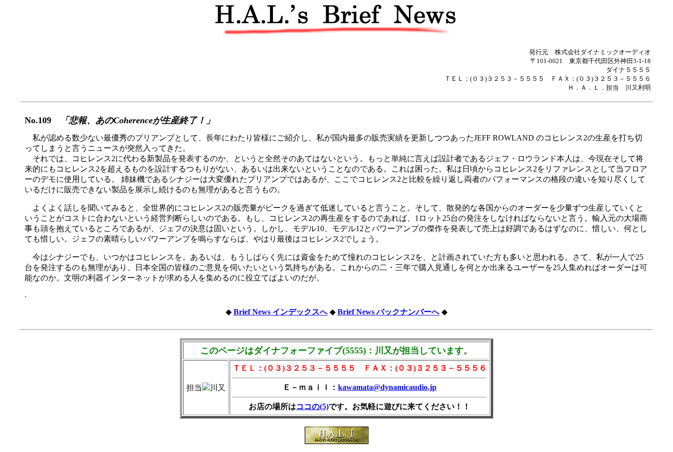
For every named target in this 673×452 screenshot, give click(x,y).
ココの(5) (312, 406)
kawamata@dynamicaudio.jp (387, 387)
